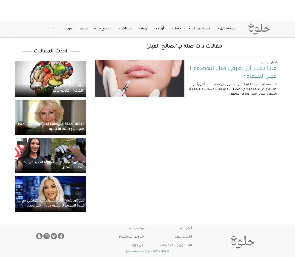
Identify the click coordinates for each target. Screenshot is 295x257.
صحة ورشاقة (200, 28)
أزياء (161, 28)
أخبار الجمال (269, 62)
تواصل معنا (135, 228)
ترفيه (144, 28)
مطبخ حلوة (102, 28)
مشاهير (126, 28)
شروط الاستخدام (131, 237)
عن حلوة (137, 245)
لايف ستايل (228, 28)
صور (70, 28)
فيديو (83, 28)
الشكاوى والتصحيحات (176, 245)
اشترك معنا (183, 237)
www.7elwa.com (136, 252)
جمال (177, 28)
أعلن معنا (185, 228)
